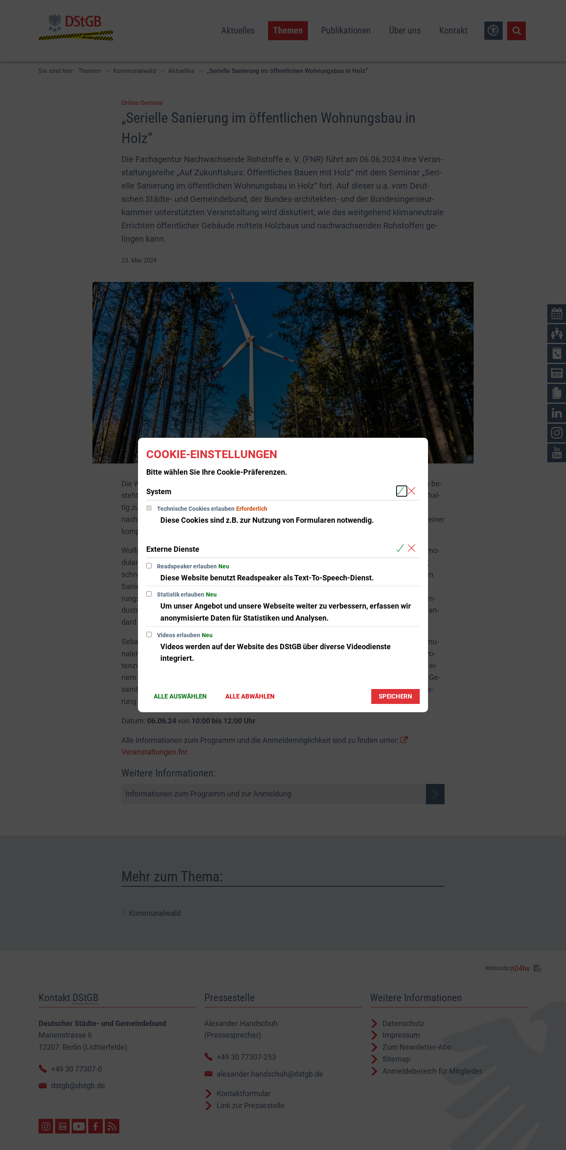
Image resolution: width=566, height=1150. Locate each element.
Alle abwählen (250, 696)
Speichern (395, 696)
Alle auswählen (180, 696)
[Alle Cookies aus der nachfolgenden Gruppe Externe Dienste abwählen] (413, 548)
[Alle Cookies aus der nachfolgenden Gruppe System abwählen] (413, 491)
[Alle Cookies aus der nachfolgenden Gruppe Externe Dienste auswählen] (402, 548)
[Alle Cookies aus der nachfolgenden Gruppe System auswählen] (402, 491)
